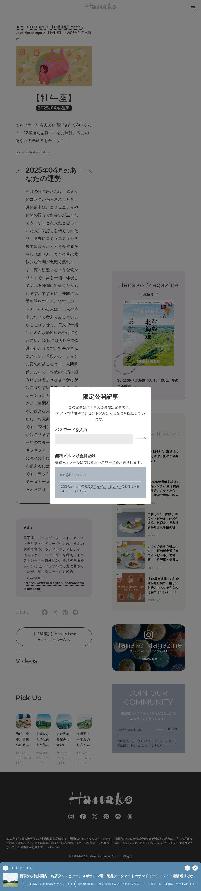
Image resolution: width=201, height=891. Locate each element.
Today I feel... (23, 868)
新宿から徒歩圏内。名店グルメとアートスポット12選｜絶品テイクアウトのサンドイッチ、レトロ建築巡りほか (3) (106, 876)
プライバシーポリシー (106, 486)
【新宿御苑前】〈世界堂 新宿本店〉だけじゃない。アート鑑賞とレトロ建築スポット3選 (127, 883)
